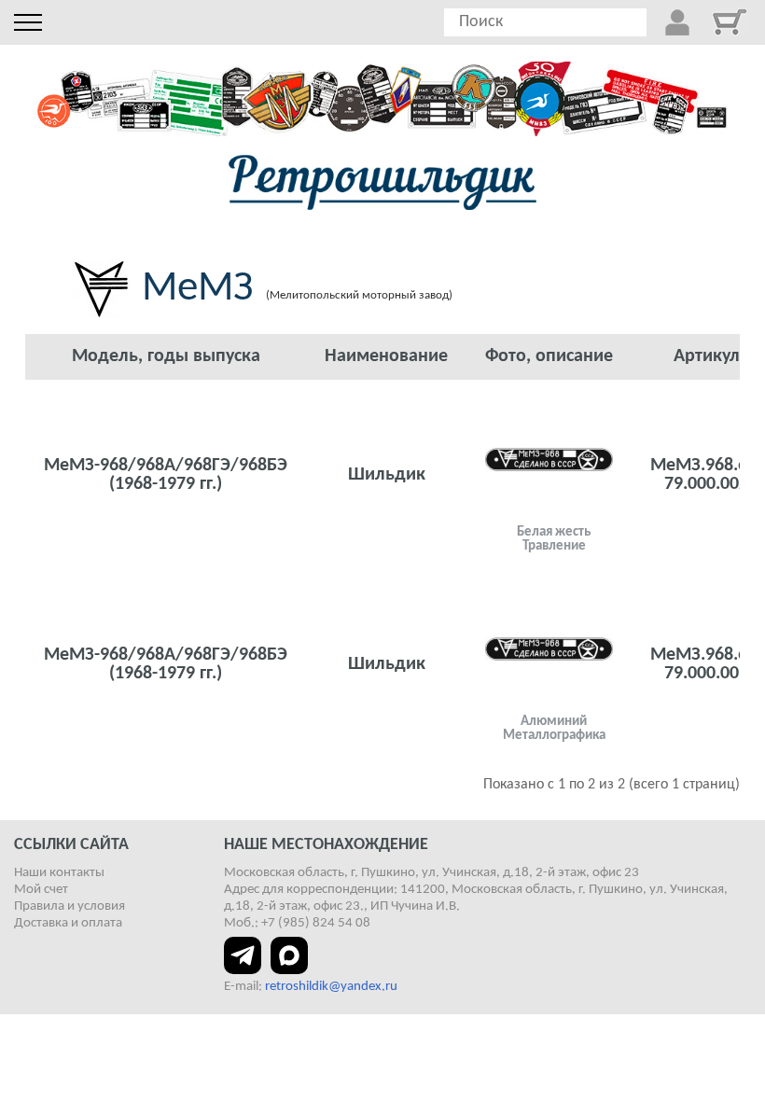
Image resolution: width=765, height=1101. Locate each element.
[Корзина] (729, 22)
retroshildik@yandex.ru (331, 987)
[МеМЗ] (549, 459)
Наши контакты (59, 873)
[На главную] (382, 182)
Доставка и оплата (68, 923)
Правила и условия (69, 906)
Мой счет (41, 890)
